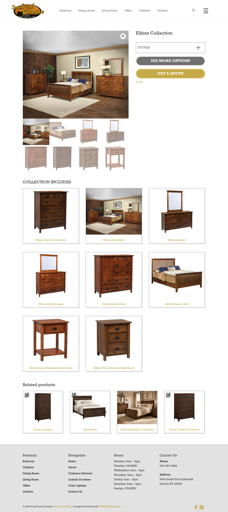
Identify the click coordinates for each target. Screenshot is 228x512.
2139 (139, 82)
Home (72, 461)
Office (128, 10)
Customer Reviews (80, 473)
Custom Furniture (79, 479)
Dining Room (86, 10)
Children (144, 10)
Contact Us (75, 491)
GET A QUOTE (170, 74)
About (72, 467)
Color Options (77, 485)
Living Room (110, 10)
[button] (123, 36)
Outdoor (162, 10)
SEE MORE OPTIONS (170, 61)
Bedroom (65, 10)
